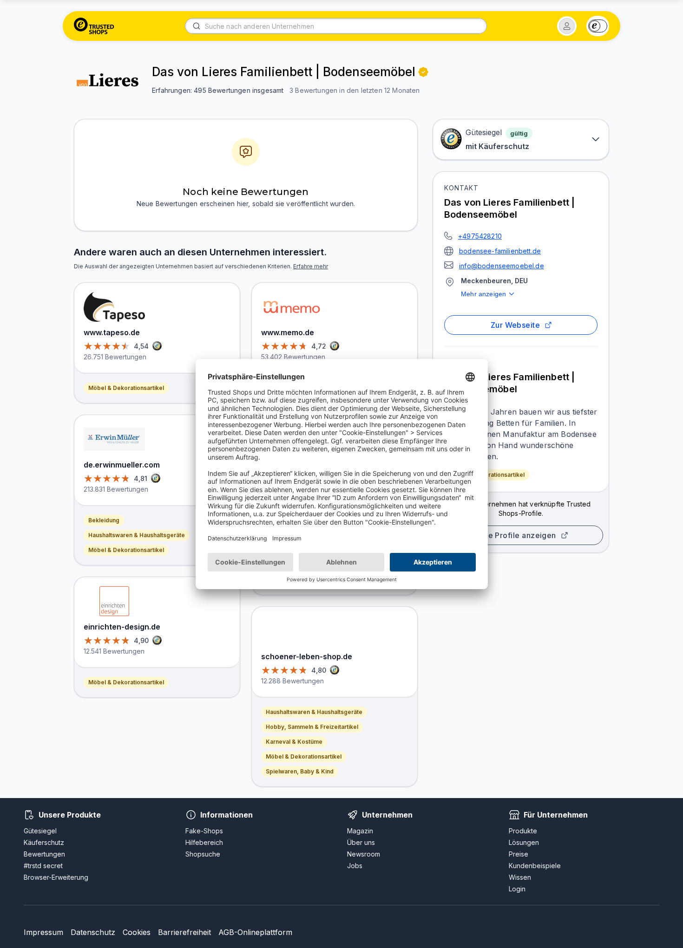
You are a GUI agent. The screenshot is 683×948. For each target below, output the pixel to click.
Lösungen (524, 842)
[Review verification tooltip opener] (423, 72)
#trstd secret (43, 866)
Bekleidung (103, 520)
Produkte (523, 831)
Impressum (43, 932)
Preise (518, 854)
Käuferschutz (44, 842)
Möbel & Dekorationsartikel (487, 474)
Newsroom (363, 854)
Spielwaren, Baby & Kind (300, 771)
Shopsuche (202, 854)
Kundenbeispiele (535, 866)
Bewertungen (44, 854)
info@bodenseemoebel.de (501, 266)
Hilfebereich (204, 842)
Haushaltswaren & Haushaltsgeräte (136, 535)
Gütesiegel (40, 831)
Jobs (354, 866)
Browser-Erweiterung (56, 877)
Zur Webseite (515, 325)
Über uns (361, 842)
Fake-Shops (204, 831)
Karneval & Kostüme (294, 741)
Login (517, 889)
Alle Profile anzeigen (517, 535)
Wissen (520, 877)
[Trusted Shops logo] (94, 26)
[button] (567, 26)
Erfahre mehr (310, 266)
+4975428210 (480, 236)
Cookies (137, 932)
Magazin (360, 831)
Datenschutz (93, 932)
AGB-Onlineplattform (255, 932)
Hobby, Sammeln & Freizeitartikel (312, 726)
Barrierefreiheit (184, 932)
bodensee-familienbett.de (500, 251)
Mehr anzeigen (483, 294)
